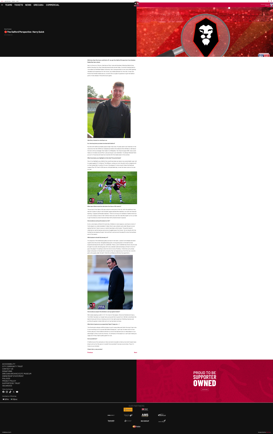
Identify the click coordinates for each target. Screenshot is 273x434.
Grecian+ (39, 4)
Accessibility (8, 364)
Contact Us (7, 369)
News (28, 4)
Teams (8, 4)
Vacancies (7, 386)
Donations (7, 371)
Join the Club (205, 389)
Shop (17, 1)
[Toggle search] (271, 1)
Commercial (52, 4)
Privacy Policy (9, 381)
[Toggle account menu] (268, 1)
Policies (6, 378)
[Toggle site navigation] (2, 4)
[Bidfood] (161, 415)
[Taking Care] (128, 415)
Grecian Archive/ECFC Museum (16, 373)
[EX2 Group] (145, 421)
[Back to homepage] (136, 4)
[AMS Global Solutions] (145, 415)
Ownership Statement (13, 376)
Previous (90, 352)
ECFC (2, 1)
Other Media (268, 432)
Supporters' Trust (11, 383)
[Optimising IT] (128, 420)
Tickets (13, 1)
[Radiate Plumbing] (136, 427)
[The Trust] (145, 409)
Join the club (7, 1)
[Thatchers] (111, 420)
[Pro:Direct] (111, 415)
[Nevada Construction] (128, 409)
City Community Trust (12, 366)
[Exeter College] (161, 421)
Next (135, 352)
